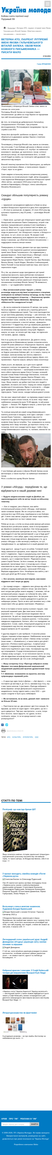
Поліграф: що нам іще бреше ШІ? (19, 809)
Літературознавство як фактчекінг (20, 1013)
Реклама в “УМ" (28, 1119)
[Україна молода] (26, 10)
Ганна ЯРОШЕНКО (44, 64)
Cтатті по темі (11, 800)
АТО (9, 737)
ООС (37, 737)
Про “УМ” (13, 1119)
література (28, 737)
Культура (17, 737)
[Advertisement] (26, 765)
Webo (35, 1144)
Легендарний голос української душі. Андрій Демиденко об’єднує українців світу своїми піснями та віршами (25, 941)
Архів (4, 1119)
